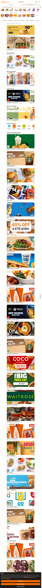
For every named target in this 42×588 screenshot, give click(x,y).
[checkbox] (3, 16)
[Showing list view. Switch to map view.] (40, 7)
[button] (5, 2)
